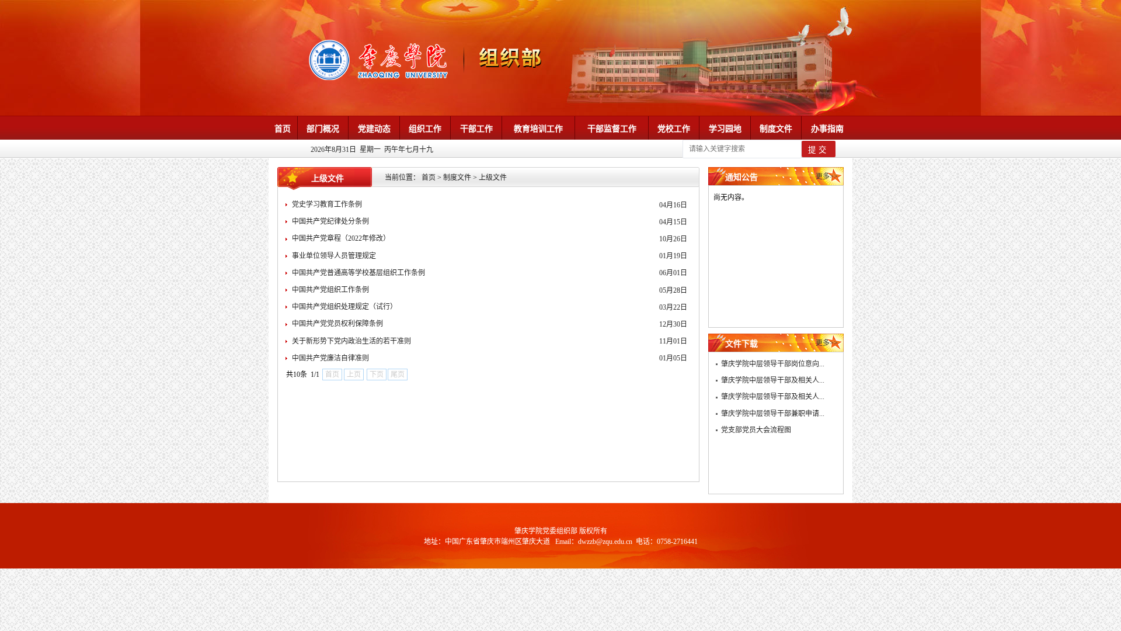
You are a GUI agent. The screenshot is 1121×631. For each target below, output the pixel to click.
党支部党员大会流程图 (756, 430)
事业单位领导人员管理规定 (334, 256)
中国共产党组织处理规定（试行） (344, 307)
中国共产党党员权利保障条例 (337, 324)
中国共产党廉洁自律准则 (330, 358)
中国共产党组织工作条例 (330, 290)
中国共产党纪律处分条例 (330, 221)
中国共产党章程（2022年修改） (341, 238)
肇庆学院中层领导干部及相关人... (772, 380)
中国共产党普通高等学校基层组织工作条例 (358, 273)
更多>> (827, 176)
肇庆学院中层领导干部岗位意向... (772, 364)
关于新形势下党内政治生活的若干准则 (351, 341)
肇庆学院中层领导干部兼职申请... (772, 414)
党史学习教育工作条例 (327, 204)
